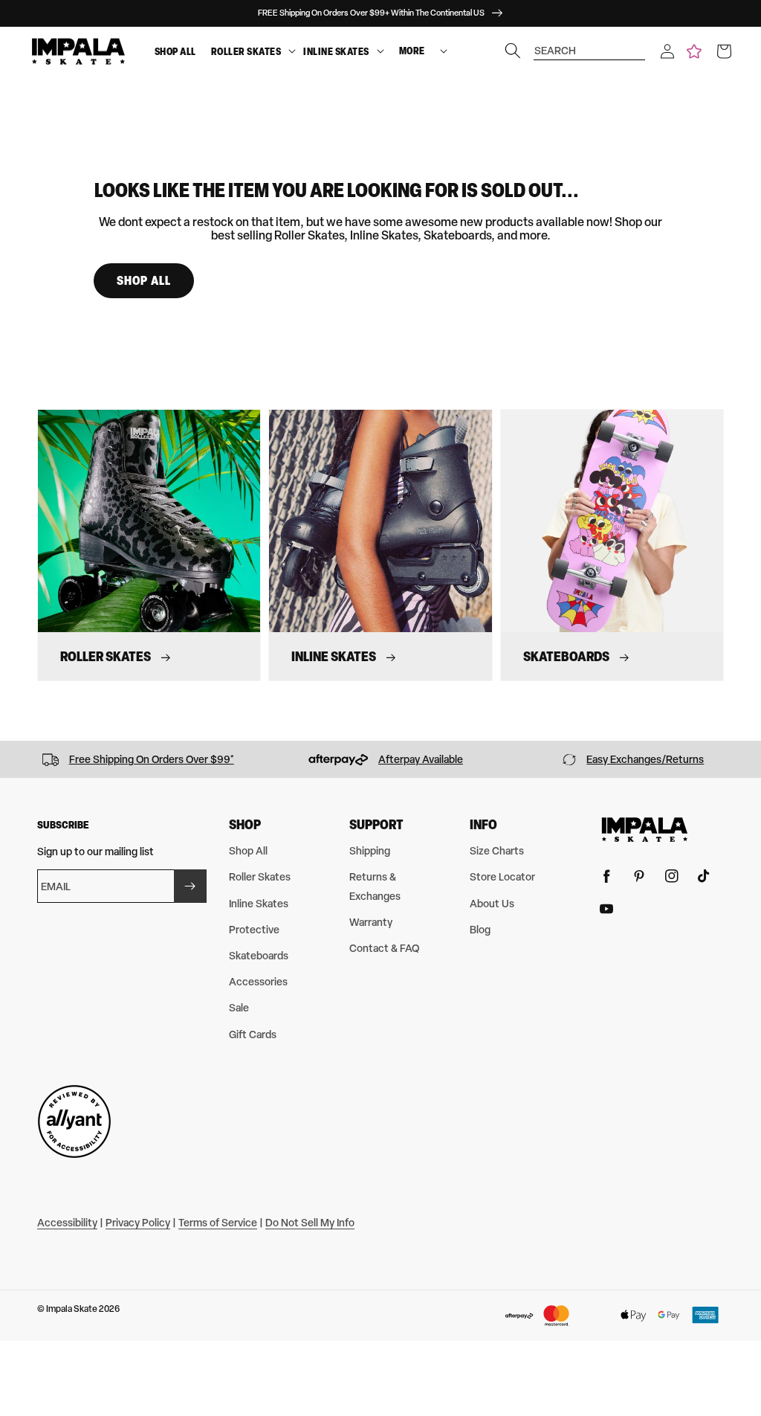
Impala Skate (72, 1309)
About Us (492, 903)
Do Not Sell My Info (309, 1222)
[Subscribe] (190, 886)
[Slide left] (16, 759)
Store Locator (502, 876)
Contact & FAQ (384, 948)
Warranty (370, 922)
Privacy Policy (138, 1222)
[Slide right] (744, 759)
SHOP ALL (144, 280)
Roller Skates (246, 51)
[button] (667, 51)
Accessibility (67, 1222)
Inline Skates (336, 51)
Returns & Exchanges (375, 885)
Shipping (369, 850)
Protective (254, 929)
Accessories (258, 981)
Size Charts (497, 850)
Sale (239, 1007)
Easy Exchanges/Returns (645, 759)
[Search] (512, 50)
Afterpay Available (420, 759)
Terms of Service (217, 1222)
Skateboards (258, 955)
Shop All (175, 51)
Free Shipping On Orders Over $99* (151, 759)
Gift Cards (252, 1034)
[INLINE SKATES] (380, 51)
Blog (480, 929)
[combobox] (590, 43)
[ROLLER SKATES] (292, 51)
